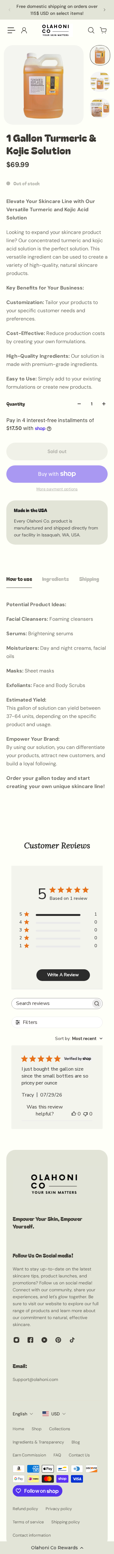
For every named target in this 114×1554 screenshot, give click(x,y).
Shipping (89, 579)
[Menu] (11, 30)
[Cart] (103, 30)
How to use (19, 579)
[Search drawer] (91, 30)
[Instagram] (16, 1340)
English (20, 1414)
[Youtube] (44, 1340)
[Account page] (24, 30)
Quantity (15, 404)
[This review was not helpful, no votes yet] (85, 1113)
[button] (57, 1547)
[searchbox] (51, 1003)
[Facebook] (30, 1340)
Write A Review (63, 975)
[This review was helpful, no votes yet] (74, 1113)
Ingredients (55, 579)
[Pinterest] (58, 1340)
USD (55, 1414)
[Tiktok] (72, 1340)
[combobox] (79, 1039)
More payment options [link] (57, 489)
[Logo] (57, 30)
